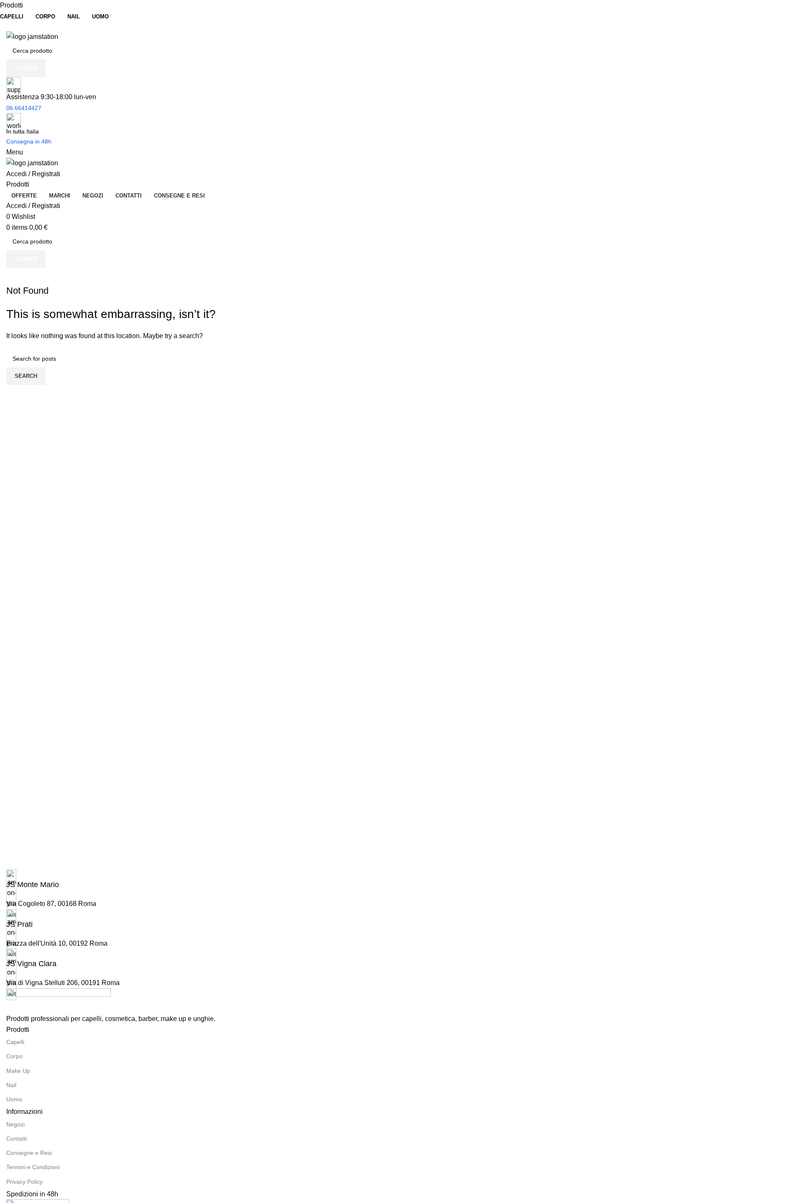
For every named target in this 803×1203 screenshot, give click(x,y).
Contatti (16, 1138)
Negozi (15, 1124)
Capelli (15, 1042)
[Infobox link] (401, 880)
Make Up (18, 1070)
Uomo (14, 1099)
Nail (11, 1085)
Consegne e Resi (29, 1152)
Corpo (14, 1056)
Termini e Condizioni (33, 1167)
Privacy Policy (24, 1181)
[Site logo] (32, 36)
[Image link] (58, 1000)
